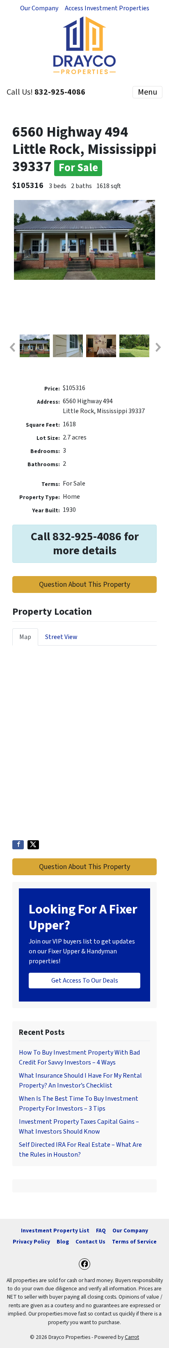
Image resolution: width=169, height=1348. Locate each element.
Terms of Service (134, 1242)
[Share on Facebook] (18, 844)
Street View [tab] (61, 636)
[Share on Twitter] (33, 844)
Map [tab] (25, 636)
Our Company (39, 8)
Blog (63, 1242)
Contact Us (90, 1242)
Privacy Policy (31, 1242)
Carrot (132, 1337)
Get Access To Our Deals (84, 980)
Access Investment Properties (107, 8)
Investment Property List (55, 1230)
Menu (147, 92)
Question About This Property (84, 584)
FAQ (101, 1230)
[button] (12, 347)
